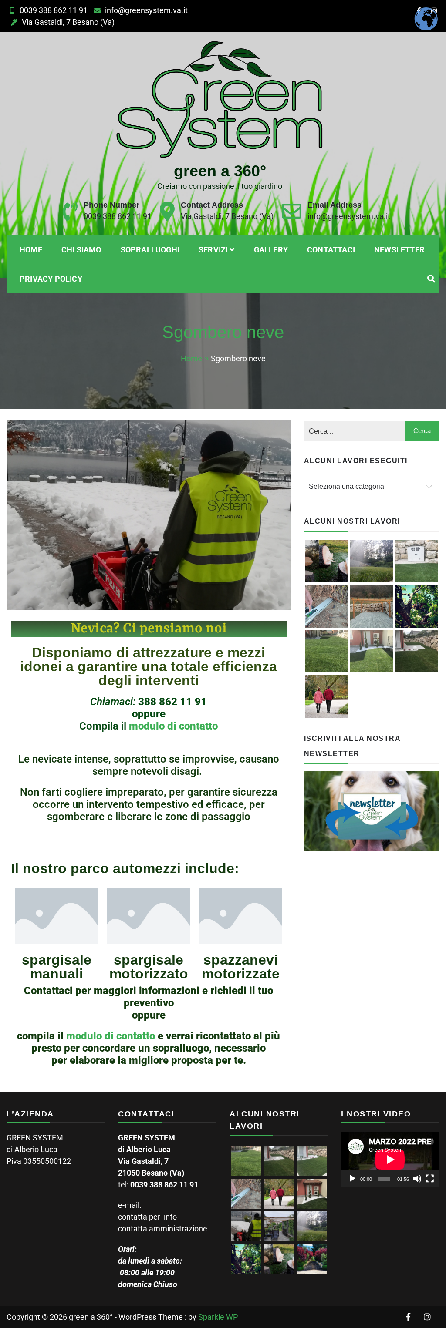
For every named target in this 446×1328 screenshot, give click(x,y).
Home (31, 249)
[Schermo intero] (430, 1178)
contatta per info (147, 1216)
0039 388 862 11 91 (54, 10)
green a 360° (220, 171)
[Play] (352, 1178)
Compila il (143, 714)
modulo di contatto (173, 726)
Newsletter (399, 249)
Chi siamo (81, 249)
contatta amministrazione (162, 1228)
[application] (390, 1159)
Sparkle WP (218, 1316)
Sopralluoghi (150, 249)
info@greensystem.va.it (146, 10)
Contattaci (331, 249)
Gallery (271, 249)
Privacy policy (51, 278)
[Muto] (417, 1178)
